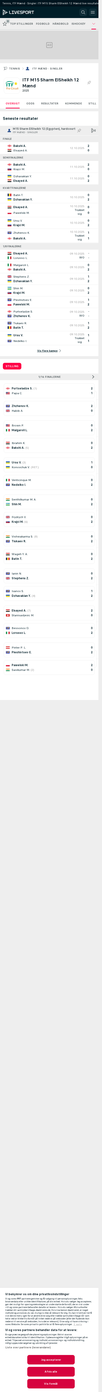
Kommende (73, 103)
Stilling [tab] (12, 366)
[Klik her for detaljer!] (49, 148)
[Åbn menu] (93, 12)
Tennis (14, 68)
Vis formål (51, 1383)
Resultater (49, 103)
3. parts (78, 1324)
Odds (30, 103)
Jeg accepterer (51, 1359)
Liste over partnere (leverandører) (28, 1347)
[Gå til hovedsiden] (24, 12)
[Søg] (83, 12)
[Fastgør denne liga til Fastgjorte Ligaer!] (89, 83)
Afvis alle (51, 1371)
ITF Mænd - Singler (47, 68)
